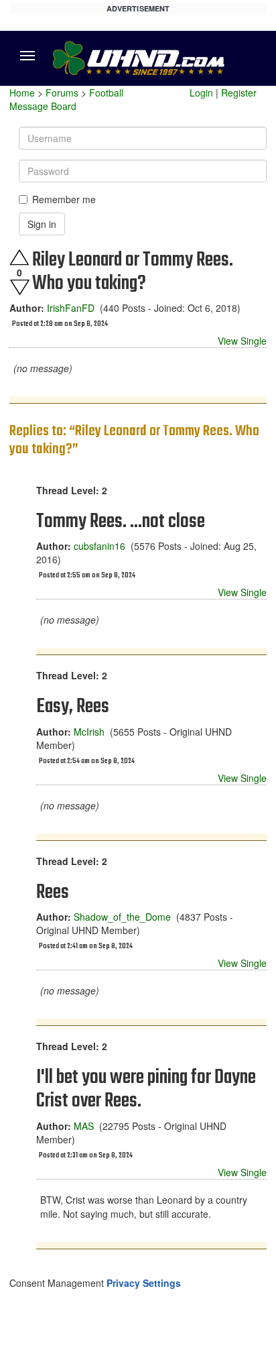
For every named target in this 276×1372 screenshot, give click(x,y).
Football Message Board (66, 99)
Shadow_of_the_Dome (122, 916)
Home (22, 92)
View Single (242, 340)
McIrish (89, 731)
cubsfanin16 (99, 546)
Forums (62, 92)
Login (201, 92)
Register (239, 92)
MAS (84, 1126)
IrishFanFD (70, 308)
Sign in (41, 224)
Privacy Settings (144, 1283)
